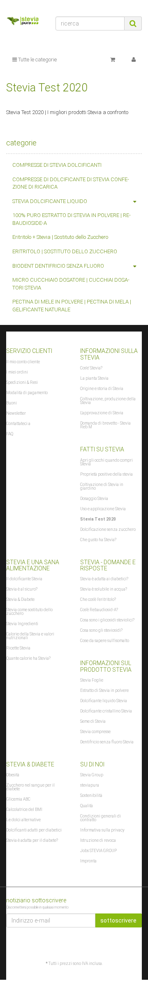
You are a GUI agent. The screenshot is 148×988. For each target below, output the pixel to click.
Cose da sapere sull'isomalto (104, 640)
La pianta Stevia (94, 378)
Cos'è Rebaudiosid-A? (99, 609)
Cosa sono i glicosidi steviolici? (107, 620)
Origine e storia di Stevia (101, 388)
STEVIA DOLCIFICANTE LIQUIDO (49, 201)
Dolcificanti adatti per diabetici (34, 830)
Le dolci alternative (23, 819)
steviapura (89, 785)
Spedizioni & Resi (22, 382)
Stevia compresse (95, 731)
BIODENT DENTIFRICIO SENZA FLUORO (58, 266)
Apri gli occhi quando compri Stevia (106, 462)
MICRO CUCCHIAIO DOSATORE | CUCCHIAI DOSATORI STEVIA (71, 284)
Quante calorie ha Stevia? (28, 658)
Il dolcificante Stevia (24, 579)
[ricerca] (133, 23)
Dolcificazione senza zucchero (108, 529)
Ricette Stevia (18, 648)
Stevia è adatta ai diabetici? (104, 579)
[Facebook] (137, 943)
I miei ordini (17, 372)
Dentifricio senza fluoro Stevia (107, 742)
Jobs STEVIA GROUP (98, 850)
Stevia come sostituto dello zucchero (29, 611)
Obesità (12, 775)
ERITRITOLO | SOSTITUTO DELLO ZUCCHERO (64, 251)
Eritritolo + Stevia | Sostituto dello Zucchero (60, 237)
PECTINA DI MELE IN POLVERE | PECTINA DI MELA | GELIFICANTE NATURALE (71, 306)
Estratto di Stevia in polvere (104, 690)
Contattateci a (18, 423)
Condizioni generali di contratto (100, 818)
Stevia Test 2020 (98, 519)
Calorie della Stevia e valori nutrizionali (30, 636)
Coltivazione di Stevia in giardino (101, 486)
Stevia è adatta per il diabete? (32, 840)
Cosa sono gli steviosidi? (101, 630)
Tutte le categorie (37, 59)
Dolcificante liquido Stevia (103, 700)
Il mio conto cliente (23, 362)
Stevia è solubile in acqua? (103, 589)
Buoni (11, 403)
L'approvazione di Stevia (101, 413)
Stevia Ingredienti (22, 623)
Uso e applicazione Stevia (103, 509)
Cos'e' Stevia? (91, 368)
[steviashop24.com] (24, 22)
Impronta (88, 861)
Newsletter (16, 413)
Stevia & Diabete (20, 599)
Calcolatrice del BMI (24, 809)
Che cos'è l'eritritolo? (98, 599)
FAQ (9, 434)
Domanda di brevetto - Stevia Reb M (105, 425)
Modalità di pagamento (27, 392)
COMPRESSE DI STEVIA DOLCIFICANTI (57, 165)
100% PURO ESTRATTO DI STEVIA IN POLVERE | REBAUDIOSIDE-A (71, 219)
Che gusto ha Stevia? (98, 539)
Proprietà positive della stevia (106, 474)
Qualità (86, 805)
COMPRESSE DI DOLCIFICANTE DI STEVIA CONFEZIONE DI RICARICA (70, 183)
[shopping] (112, 59)
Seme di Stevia (93, 721)
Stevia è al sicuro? (21, 589)
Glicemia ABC (18, 799)
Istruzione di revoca (98, 840)
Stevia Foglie (91, 680)
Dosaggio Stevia (94, 498)
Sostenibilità (91, 795)
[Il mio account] (133, 59)
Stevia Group (91, 775)
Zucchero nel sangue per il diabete (30, 787)
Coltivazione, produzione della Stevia (108, 401)
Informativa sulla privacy (102, 830)
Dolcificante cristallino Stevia (106, 711)
